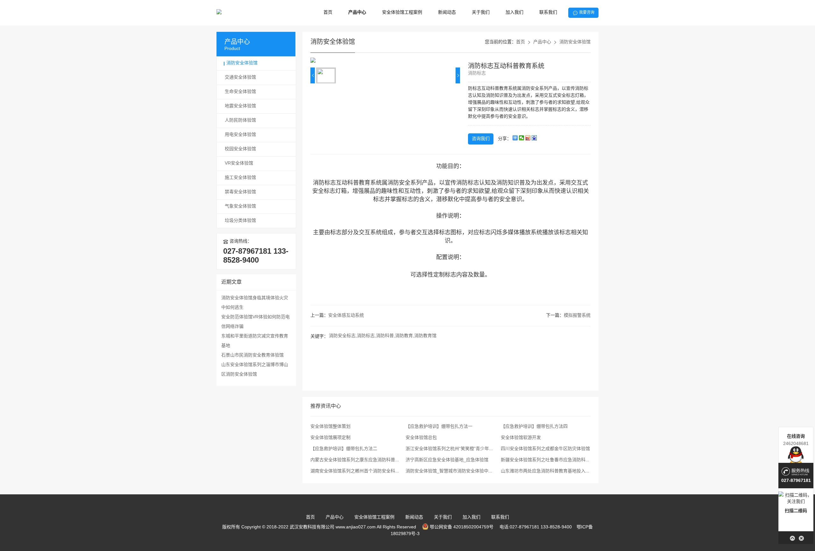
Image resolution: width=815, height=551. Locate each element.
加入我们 (514, 12)
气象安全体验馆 (240, 206)
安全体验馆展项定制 (330, 437)
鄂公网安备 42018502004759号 (461, 527)
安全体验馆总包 (421, 437)
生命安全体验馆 (240, 91)
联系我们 (548, 12)
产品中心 (357, 12)
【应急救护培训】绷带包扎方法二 (343, 449)
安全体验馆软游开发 (521, 437)
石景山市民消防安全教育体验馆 (252, 355)
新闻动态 (447, 12)
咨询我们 (481, 139)
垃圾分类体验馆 (240, 220)
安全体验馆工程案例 (402, 12)
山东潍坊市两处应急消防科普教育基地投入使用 (547, 471)
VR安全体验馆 (239, 163)
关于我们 (481, 12)
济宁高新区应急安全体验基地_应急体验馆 (447, 460)
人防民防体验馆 (240, 120)
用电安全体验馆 (240, 134)
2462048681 (796, 443)
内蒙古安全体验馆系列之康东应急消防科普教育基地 (361, 460)
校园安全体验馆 (240, 149)
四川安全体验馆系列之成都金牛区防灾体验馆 (545, 449)
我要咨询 (586, 13)
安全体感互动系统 (346, 315)
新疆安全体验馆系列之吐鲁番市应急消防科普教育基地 (554, 460)
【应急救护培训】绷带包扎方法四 (534, 426)
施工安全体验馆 (240, 177)
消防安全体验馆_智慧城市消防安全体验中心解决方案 (458, 471)
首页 (327, 12)
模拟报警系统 (577, 315)
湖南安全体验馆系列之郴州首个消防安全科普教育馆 (361, 471)
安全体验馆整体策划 (330, 426)
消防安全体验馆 (242, 63)
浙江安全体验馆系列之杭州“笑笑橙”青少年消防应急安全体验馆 (467, 449)
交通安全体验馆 (240, 77)
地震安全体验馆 (240, 106)
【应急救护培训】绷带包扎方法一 (439, 426)
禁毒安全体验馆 (240, 192)
